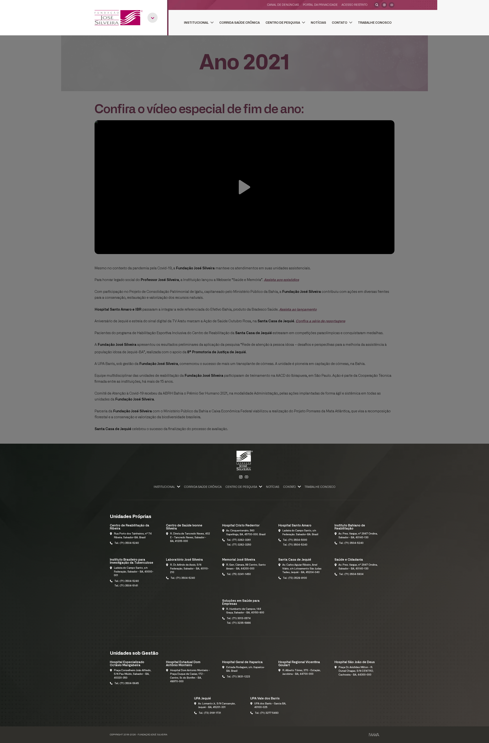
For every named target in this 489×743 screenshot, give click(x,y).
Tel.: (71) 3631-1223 (238, 677)
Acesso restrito (355, 4)
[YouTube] (391, 5)
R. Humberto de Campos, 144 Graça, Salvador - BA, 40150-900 (245, 611)
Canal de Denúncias (283, 4)
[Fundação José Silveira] (119, 17)
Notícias (318, 22)
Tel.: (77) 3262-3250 (239, 545)
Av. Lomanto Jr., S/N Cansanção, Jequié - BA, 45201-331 (217, 705)
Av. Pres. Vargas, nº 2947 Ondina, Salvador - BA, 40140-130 (358, 536)
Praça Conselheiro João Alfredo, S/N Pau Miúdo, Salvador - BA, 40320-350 (132, 674)
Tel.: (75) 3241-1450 (239, 574)
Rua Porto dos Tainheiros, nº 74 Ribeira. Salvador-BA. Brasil (133, 536)
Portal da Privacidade (320, 4)
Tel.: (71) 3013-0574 (239, 618)
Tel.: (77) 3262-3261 (239, 540)
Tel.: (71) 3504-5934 (351, 574)
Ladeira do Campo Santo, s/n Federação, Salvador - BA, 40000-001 (133, 572)
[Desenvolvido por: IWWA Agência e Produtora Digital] (374, 734)
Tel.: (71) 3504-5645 (126, 683)
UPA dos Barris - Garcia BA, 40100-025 (270, 705)
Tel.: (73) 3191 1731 (210, 713)
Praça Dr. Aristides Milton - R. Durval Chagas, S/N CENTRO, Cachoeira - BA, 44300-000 (356, 671)
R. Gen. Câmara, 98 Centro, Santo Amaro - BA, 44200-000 (246, 567)
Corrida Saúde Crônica (239, 22)
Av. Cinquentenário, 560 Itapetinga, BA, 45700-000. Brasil (246, 532)
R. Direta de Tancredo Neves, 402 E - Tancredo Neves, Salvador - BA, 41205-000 (190, 537)
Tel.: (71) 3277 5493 (267, 713)
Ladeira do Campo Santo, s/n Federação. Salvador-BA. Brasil (300, 532)
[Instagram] (384, 5)
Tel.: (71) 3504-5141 (126, 586)
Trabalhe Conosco (375, 22)
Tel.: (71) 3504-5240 (126, 543)
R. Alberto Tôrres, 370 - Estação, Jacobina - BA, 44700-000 (301, 672)
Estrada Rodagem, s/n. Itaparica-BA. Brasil (245, 669)
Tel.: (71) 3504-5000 (295, 540)
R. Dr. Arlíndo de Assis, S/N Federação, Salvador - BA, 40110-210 (189, 569)
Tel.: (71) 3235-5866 (239, 623)
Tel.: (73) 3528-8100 (295, 578)
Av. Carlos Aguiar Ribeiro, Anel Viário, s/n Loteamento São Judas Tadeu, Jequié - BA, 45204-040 (301, 569)
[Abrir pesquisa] (377, 5)
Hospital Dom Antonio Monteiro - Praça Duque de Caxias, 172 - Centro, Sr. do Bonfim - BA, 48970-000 (190, 676)
